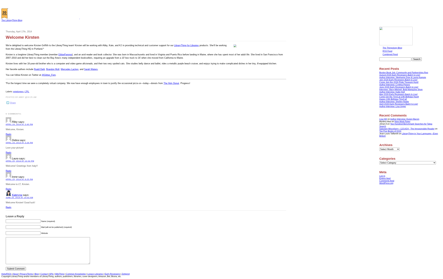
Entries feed (385, 178)
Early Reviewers (112, 274)
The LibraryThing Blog (11, 20)
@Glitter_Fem (49, 75)
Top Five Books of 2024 (390, 131)
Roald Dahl (39, 69)
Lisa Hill (383, 119)
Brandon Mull (52, 69)
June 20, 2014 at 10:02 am (19, 197)
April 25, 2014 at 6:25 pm (19, 179)
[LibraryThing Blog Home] (45, 18)
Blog (37, 274)
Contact (44, 274)
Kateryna (17, 195)
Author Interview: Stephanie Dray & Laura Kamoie (402, 77)
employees (18, 91)
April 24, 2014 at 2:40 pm (19, 124)
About (15, 274)
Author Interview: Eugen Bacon (404, 119)
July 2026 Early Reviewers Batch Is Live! (398, 80)
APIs (51, 274)
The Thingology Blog (392, 48)
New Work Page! (402, 121)
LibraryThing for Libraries (186, 45)
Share (13, 102)
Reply (8, 134)
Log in (382, 176)
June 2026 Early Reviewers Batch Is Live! (398, 87)
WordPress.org (386, 183)
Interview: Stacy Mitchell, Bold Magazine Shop (401, 89)
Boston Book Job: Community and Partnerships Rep (403, 72)
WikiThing (59, 274)
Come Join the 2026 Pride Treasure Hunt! (398, 82)
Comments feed (386, 181)
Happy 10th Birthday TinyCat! (393, 99)
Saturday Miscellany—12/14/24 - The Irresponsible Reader (407, 129)
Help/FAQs (6, 274)
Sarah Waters (91, 69)
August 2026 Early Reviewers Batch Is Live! (399, 75)
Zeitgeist (126, 274)
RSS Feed (387, 51)
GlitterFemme (65, 54)
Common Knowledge (76, 274)
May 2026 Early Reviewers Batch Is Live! (398, 94)
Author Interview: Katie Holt (392, 92)
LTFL (27, 91)
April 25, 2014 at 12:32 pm (20, 161)
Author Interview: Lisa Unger (392, 106)
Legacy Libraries (95, 274)
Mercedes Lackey (69, 69)
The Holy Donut (171, 83)
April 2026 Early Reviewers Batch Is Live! (398, 104)
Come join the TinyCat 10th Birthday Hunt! (399, 97)
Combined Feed (390, 54)
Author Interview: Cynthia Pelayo (394, 84)
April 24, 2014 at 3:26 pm (19, 143)
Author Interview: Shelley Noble (394, 101)
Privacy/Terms (26, 274)
